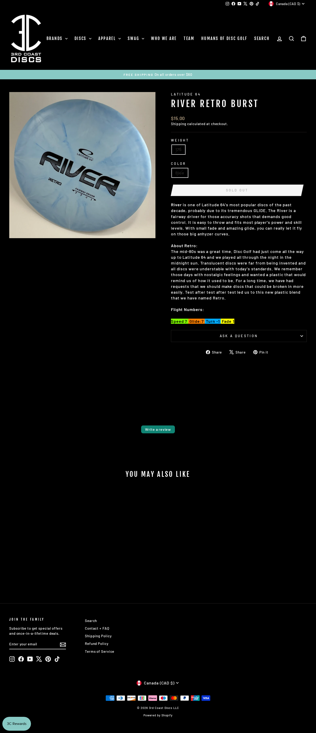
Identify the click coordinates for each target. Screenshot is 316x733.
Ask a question (239, 336)
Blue (179, 172)
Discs (81, 38)
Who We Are (164, 38)
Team (189, 38)
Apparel (108, 38)
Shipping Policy (98, 636)
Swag (134, 38)
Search (262, 38)
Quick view (44, 555)
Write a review (158, 429)
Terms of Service (99, 651)
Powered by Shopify (158, 715)
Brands (55, 38)
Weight (180, 140)
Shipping (178, 124)
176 (178, 149)
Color (178, 164)
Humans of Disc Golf (224, 38)
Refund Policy (96, 643)
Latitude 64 (186, 94)
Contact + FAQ (97, 628)
